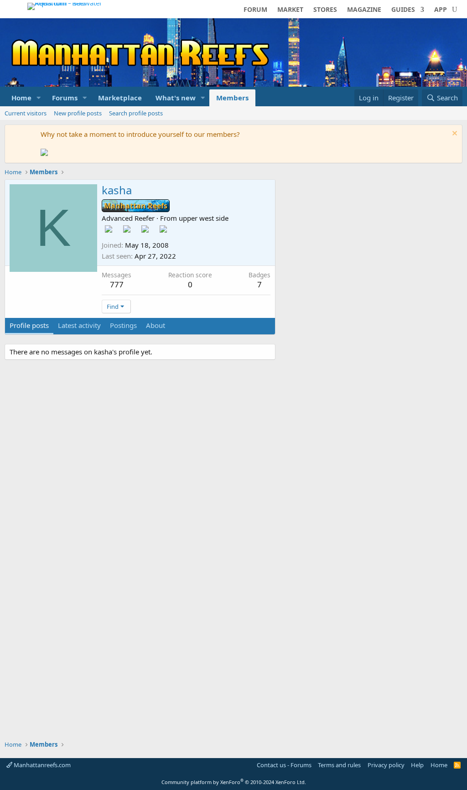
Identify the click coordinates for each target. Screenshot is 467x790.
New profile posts (78, 113)
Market (290, 10)
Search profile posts (136, 113)
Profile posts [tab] (29, 325)
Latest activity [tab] (79, 325)
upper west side (203, 218)
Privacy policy (386, 765)
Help (417, 765)
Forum (255, 10)
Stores (325, 10)
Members (232, 97)
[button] (38, 97)
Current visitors (26, 113)
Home (21, 97)
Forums (65, 97)
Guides (403, 10)
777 (117, 284)
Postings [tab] (123, 325)
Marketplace (120, 97)
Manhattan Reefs (135, 206)
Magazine (364, 10)
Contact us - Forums (284, 765)
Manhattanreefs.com (41, 765)
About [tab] (155, 325)
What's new (176, 97)
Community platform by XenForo (233, 782)
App (440, 10)
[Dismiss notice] (453, 134)
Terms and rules (339, 765)
